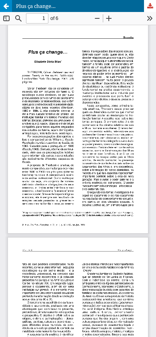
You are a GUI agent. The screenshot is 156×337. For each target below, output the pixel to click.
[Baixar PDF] (150, 6)
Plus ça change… (36, 6)
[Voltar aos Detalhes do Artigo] (6, 6)
